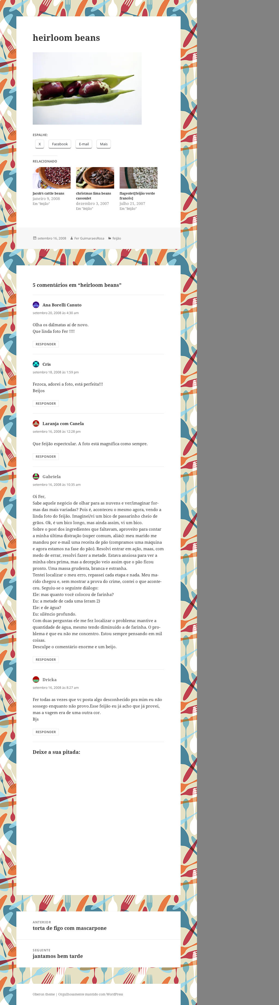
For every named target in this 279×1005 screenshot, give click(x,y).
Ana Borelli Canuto (62, 305)
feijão (117, 238)
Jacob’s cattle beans (48, 193)
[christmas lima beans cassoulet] (95, 178)
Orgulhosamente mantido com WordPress (90, 994)
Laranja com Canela (63, 423)
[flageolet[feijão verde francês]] (138, 178)
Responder (46, 344)
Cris (47, 364)
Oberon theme (44, 994)
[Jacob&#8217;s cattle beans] (52, 178)
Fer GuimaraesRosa (89, 238)
